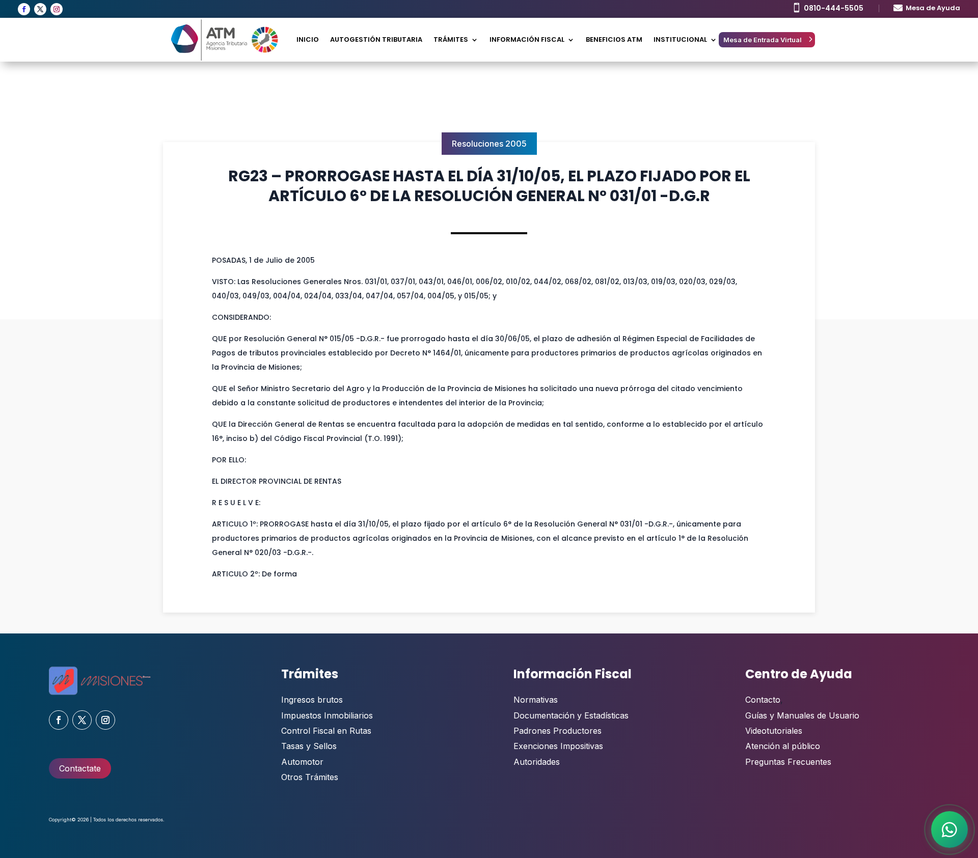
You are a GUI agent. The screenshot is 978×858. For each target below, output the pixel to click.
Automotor (302, 762)
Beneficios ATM (614, 39)
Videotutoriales (773, 731)
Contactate (80, 768)
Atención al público (782, 746)
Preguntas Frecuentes (788, 762)
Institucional (680, 39)
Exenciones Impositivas (558, 746)
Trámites (450, 39)
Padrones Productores (557, 731)
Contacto (762, 700)
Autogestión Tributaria (376, 39)
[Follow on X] (40, 9)
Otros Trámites (309, 777)
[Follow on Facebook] (24, 9)
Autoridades (536, 762)
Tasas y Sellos (309, 746)
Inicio (307, 39)
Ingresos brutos (312, 700)
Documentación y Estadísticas (571, 715)
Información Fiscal (527, 39)
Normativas (535, 700)
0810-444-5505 (833, 8)
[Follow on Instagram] (56, 9)
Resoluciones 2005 (489, 144)
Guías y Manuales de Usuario (802, 715)
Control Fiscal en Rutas (326, 731)
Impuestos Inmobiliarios (327, 715)
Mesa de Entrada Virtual (762, 40)
